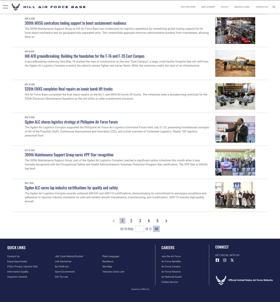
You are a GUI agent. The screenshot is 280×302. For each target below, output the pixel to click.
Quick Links (16, 247)
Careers (167, 247)
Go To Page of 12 (136, 229)
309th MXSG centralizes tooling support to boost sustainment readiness (75, 23)
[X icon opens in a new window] (232, 260)
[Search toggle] (274, 7)
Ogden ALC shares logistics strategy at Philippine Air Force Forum (71, 122)
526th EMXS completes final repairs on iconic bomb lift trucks (69, 89)
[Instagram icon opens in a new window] (225, 260)
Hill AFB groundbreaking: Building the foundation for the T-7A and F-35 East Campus (84, 56)
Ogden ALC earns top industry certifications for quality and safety (71, 187)
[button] (4, 7)
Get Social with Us (227, 255)
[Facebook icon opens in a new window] (217, 260)
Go (156, 228)
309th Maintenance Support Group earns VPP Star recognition (69, 154)
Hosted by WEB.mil (140, 289)
